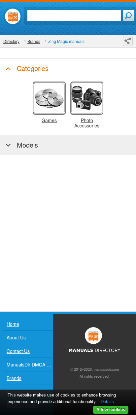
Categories (32, 68)
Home (13, 324)
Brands (14, 378)
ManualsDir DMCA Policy (30, 364)
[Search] (128, 15)
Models (26, 145)
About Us (16, 337)
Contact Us (18, 351)
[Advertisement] (68, 233)
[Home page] (12, 16)
